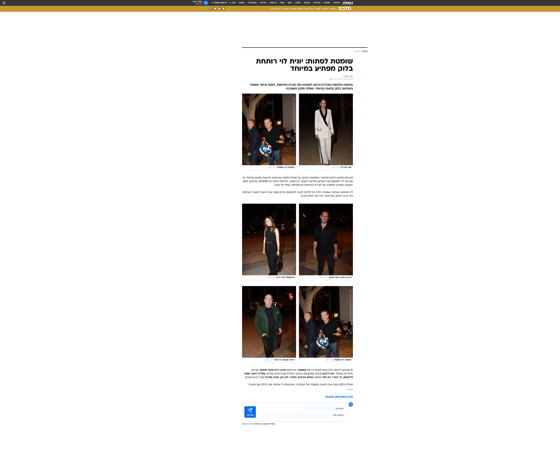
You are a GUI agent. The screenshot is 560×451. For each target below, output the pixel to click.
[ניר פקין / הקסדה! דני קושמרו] (269, 132)
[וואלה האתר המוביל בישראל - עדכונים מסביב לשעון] (347, 2)
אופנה (241, 3)
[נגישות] (4, 3)
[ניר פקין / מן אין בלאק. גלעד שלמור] (326, 242)
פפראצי (285, 9)
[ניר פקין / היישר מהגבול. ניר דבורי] (269, 324)
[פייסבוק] (211, 8)
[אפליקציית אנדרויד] (223, 8)
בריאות (273, 3)
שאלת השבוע (297, 9)
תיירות (263, 3)
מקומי (332, 9)
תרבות (307, 3)
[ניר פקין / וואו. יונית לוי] (326, 132)
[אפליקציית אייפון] (219, 8)
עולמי (317, 9)
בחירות (317, 3)
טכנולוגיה (252, 3)
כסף (290, 3)
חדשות (336, 3)
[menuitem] (335, 3)
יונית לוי (350, 390)
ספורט (327, 3)
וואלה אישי (309, 9)
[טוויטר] (215, 8)
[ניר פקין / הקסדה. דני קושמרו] (326, 324)
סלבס (298, 3)
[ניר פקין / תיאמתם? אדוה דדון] (269, 242)
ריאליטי (325, 9)
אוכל (282, 3)
